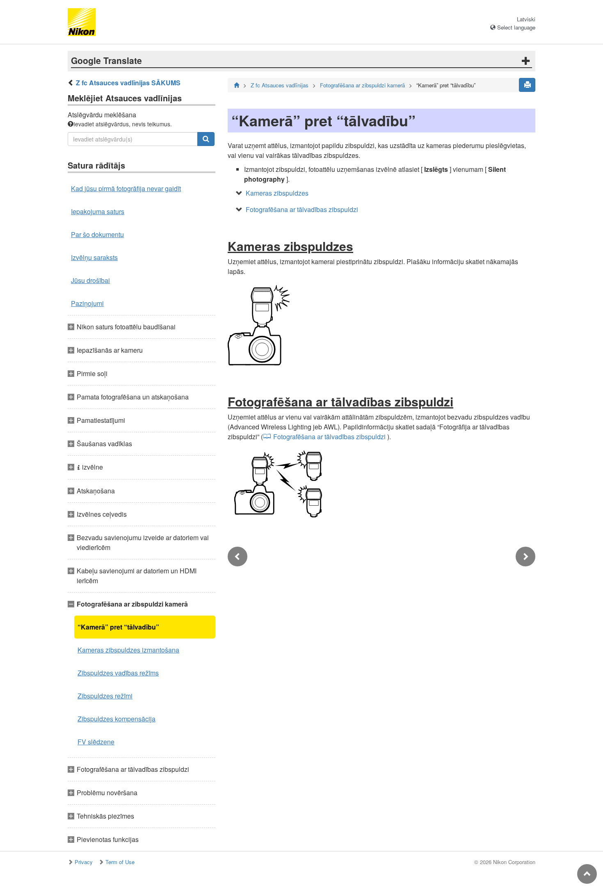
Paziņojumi (87, 303)
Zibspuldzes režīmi (105, 695)
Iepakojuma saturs (97, 211)
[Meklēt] (206, 139)
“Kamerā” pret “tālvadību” (118, 627)
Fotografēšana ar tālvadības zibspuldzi (302, 209)
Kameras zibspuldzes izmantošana (128, 650)
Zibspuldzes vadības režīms (118, 673)
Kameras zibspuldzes (277, 193)
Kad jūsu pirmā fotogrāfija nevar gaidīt (126, 188)
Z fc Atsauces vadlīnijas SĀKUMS (128, 82)
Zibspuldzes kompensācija (116, 718)
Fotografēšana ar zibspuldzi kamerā (362, 85)
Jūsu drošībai (90, 280)
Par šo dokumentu (97, 234)
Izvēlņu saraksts (94, 257)
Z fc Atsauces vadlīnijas (279, 85)
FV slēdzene (96, 741)
